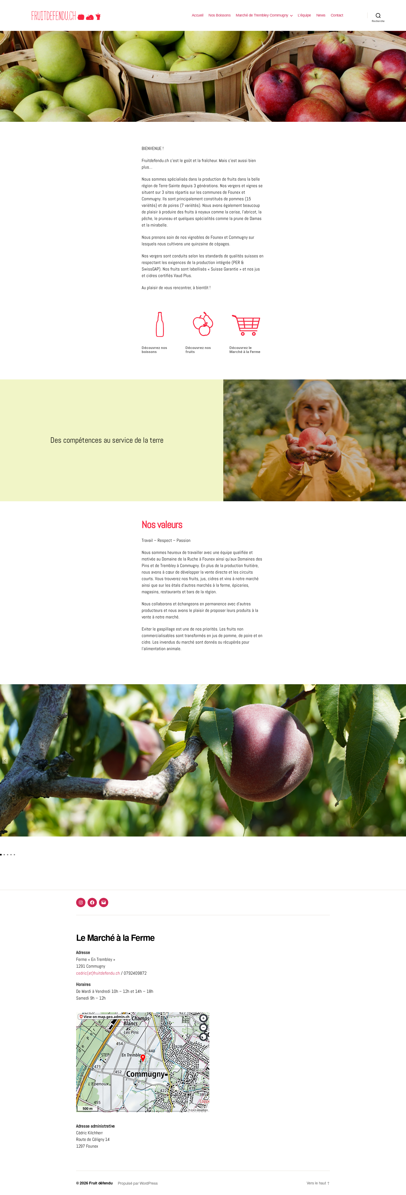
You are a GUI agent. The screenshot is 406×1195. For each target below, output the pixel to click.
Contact (337, 15)
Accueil (197, 15)
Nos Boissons (219, 15)
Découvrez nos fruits (198, 350)
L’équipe (304, 15)
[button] (401, 760)
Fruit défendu (101, 1183)
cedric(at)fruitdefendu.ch (98, 973)
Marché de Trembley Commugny (262, 15)
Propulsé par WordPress (138, 1183)
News (320, 15)
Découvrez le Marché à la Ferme (244, 350)
